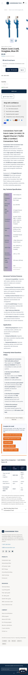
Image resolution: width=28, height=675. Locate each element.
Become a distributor (7, 625)
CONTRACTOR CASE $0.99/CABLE (12, 434)
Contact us (4, 631)
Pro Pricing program (6, 622)
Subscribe (23, 669)
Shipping (3, 56)
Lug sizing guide (6, 589)
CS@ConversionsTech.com (8, 547)
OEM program (5, 616)
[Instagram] (6, 551)
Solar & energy (5, 575)
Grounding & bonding (7, 572)
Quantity (3, 81)
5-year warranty (6, 628)
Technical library (6, 586)
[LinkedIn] (9, 551)
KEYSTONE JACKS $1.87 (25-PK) (12, 438)
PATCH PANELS (8, 442)
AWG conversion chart (7, 601)
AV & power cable (6, 566)
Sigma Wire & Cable (6, 46)
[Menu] (2, 3)
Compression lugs (6, 560)
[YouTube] (12, 551)
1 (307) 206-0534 (6, 544)
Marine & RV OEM (6, 619)
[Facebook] (3, 551)
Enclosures (4, 578)
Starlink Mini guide (6, 598)
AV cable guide (5, 595)
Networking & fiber (6, 563)
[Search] (26, 3)
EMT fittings (5, 569)
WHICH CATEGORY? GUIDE (10, 449)
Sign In (22, 70)
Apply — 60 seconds (12, 70)
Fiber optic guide (6, 592)
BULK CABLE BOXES (9, 446)
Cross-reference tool (7, 604)
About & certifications (7, 613)
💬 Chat (23, 671)
